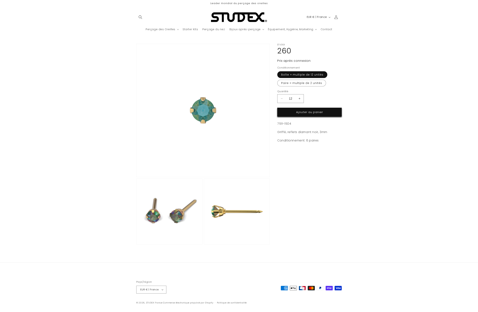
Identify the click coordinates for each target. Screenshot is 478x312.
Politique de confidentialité (232, 302)
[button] (140, 17)
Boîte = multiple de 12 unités (302, 74)
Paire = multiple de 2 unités (301, 83)
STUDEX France (154, 302)
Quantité (282, 91)
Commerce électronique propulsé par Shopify (188, 302)
